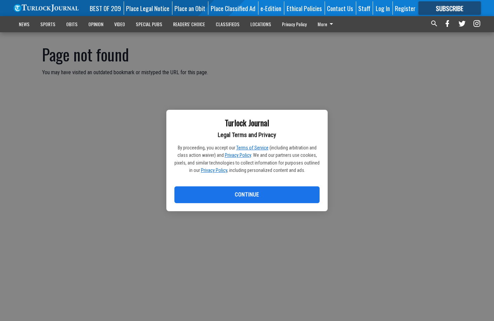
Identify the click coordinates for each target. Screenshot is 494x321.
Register (405, 8)
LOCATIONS (260, 24)
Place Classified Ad (233, 8)
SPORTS (47, 24)
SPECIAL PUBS (149, 24)
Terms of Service (252, 147)
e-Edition (270, 8)
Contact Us (340, 8)
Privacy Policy (238, 155)
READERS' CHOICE (189, 24)
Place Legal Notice (147, 8)
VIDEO (119, 24)
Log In (383, 8)
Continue (247, 194)
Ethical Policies (304, 8)
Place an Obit (189, 8)
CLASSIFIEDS (228, 24)
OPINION (96, 24)
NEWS (24, 24)
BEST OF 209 (105, 8)
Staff (364, 8)
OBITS (72, 24)
